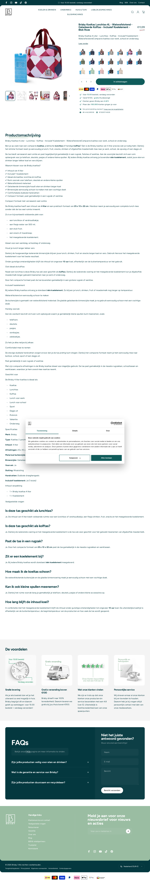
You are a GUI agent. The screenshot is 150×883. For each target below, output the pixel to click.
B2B (126, 3)
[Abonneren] (128, 831)
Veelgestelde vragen (37, 824)
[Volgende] (66, 60)
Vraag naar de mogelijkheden (113, 109)
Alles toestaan (106, 458)
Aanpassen (73, 458)
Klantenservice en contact (39, 820)
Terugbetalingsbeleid (12, 868)
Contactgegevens (65, 868)
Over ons (133, 3)
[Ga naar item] (10, 96)
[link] (20, 670)
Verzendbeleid (53, 868)
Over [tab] (108, 431)
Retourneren (33, 827)
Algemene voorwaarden (39, 868)
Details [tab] (75, 431)
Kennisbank (33, 849)
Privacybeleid (25, 868)
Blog (121, 3)
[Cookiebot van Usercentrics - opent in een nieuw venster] (112, 423)
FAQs (28, 751)
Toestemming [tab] (42, 431)
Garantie (31, 831)
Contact (141, 3)
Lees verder (83, 43)
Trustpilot (32, 845)
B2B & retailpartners (36, 841)
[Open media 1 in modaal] (38, 56)
